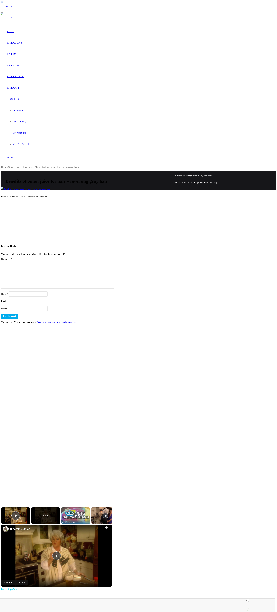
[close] (247, 600)
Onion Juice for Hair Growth (21, 167)
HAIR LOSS (13, 65)
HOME (10, 31)
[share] (106, 527)
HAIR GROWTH (15, 76)
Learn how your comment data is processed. (57, 322)
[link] (6, 529)
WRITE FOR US (21, 144)
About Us (175, 182)
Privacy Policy (19, 121)
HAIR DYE (12, 54)
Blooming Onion (20, 529)
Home (4, 167)
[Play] (76, 515)
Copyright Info (19, 133)
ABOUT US (13, 99)
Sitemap (213, 182)
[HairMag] (6, 6)
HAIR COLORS (15, 43)
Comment (6, 259)
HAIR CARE (13, 88)
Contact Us (18, 110)
